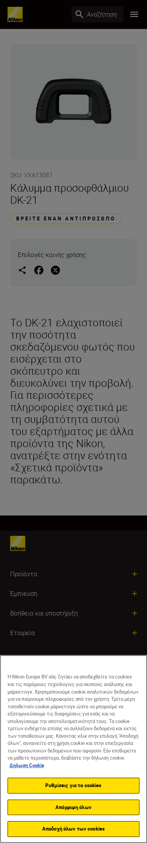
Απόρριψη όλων (73, 807)
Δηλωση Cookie (26, 765)
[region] (73, 749)
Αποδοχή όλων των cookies (73, 828)
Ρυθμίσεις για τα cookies (73, 785)
